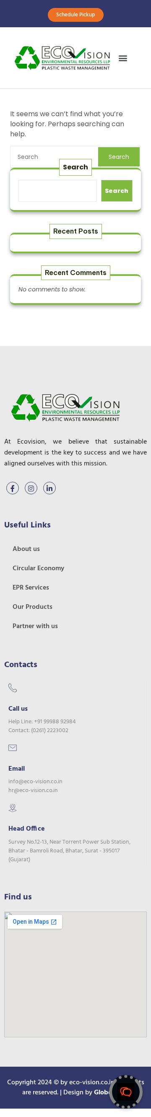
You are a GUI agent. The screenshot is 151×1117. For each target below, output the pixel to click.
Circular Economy (38, 568)
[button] (123, 58)
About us (26, 549)
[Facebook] (12, 488)
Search (119, 157)
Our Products (32, 607)
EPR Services (31, 587)
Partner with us (35, 626)
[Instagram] (31, 488)
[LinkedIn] (49, 488)
